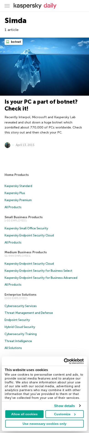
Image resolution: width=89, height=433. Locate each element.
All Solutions (13, 348)
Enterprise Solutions (21, 295)
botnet (15, 42)
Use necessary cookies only (44, 423)
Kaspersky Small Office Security (26, 228)
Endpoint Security (17, 320)
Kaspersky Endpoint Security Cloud (29, 235)
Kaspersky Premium (18, 200)
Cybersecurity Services (21, 306)
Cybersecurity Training (21, 334)
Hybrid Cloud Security (20, 327)
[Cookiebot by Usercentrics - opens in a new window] (64, 361)
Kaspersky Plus (15, 193)
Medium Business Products (26, 252)
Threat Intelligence (18, 341)
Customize (62, 414)
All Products (13, 207)
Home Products (17, 175)
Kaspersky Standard (18, 186)
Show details (64, 406)
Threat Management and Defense (29, 313)
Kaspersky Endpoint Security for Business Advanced (41, 277)
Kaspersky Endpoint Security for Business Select (38, 270)
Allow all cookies (24, 414)
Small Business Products (24, 217)
